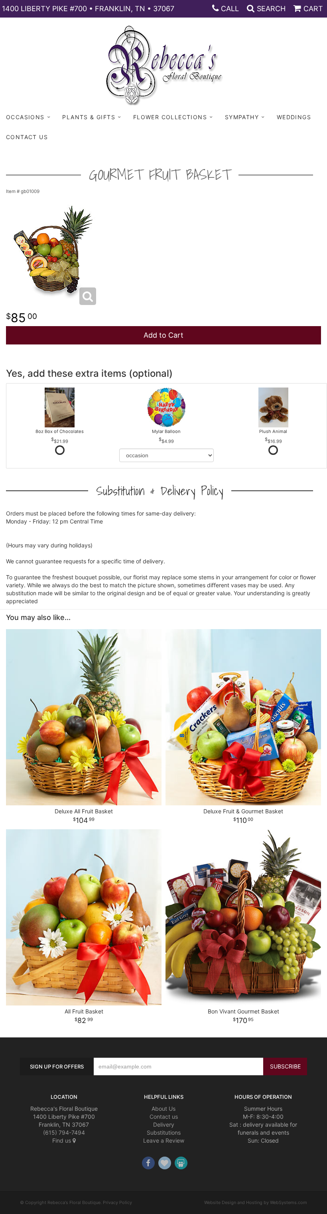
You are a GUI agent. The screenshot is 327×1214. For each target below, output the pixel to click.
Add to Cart (163, 335)
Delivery (163, 1124)
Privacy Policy (117, 1202)
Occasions (25, 117)
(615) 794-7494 (64, 1132)
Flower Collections (170, 117)
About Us (163, 1108)
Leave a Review (163, 1140)
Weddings (294, 117)
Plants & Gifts (88, 117)
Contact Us (27, 137)
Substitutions (164, 1132)
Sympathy (242, 117)
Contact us (164, 1116)
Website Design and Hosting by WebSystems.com (255, 1202)
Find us (62, 1140)
